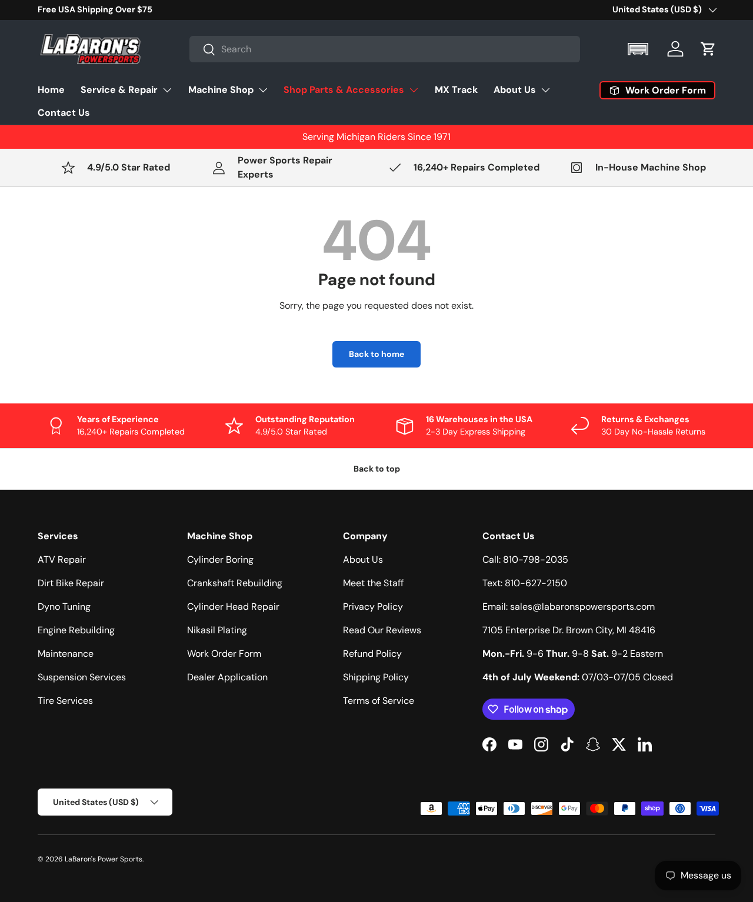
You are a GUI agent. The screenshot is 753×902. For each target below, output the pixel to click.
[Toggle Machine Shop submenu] (263, 90)
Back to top (377, 468)
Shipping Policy (376, 677)
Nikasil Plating (217, 630)
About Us (515, 89)
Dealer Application (227, 677)
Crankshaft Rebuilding (234, 583)
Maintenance (66, 653)
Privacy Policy (373, 606)
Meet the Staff (373, 583)
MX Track (456, 89)
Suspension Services (82, 677)
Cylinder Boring (220, 559)
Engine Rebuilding (76, 630)
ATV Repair (62, 559)
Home (51, 89)
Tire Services (65, 700)
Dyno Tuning (64, 606)
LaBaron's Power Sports (103, 859)
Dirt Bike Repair (71, 583)
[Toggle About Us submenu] (545, 90)
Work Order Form (224, 653)
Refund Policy (372, 653)
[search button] (202, 50)
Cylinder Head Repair (233, 606)
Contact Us (64, 112)
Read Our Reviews (382, 630)
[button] (639, 49)
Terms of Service (378, 700)
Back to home (376, 354)
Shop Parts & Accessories (344, 89)
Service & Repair (119, 89)
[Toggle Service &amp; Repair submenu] (167, 90)
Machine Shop (221, 89)
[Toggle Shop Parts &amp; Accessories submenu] (414, 90)
